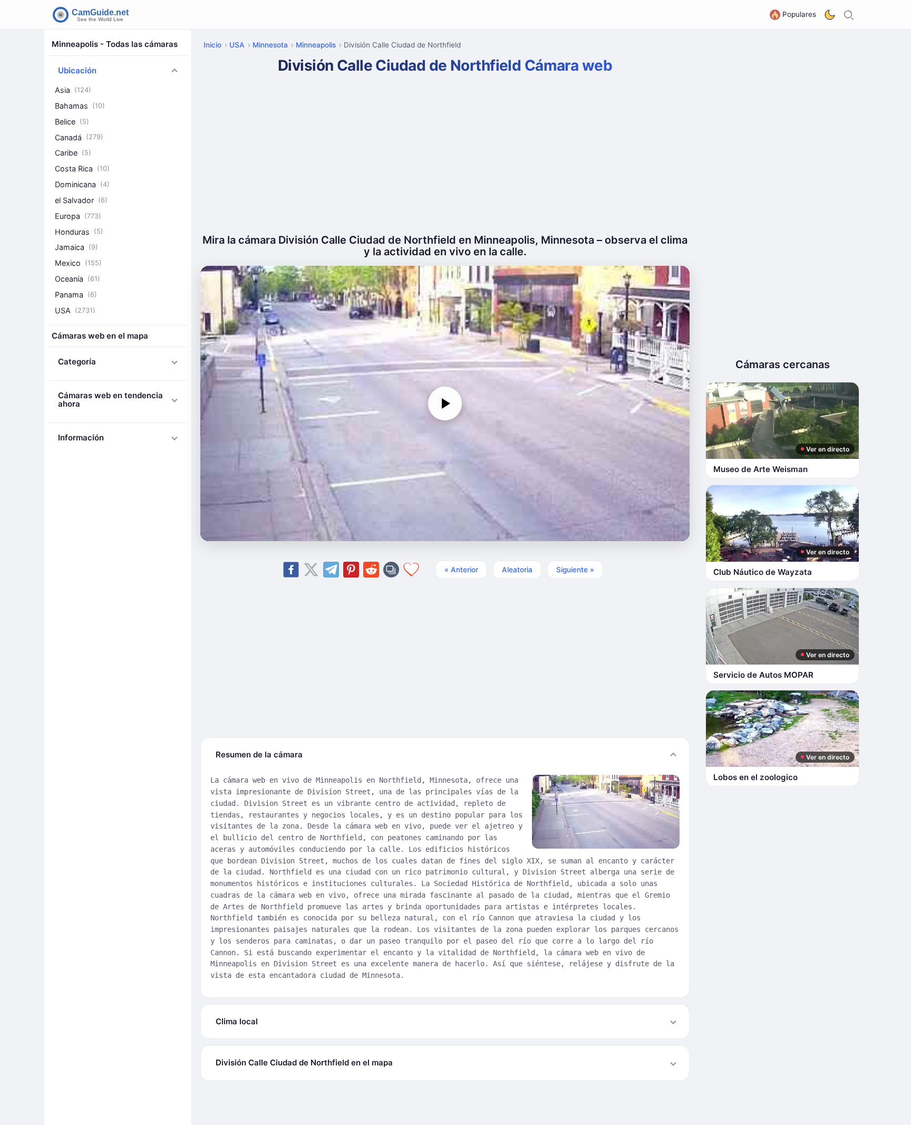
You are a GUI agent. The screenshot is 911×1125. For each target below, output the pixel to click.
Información (81, 437)
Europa (78, 215)
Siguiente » (575, 569)
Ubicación (77, 70)
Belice (72, 121)
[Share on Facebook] (291, 570)
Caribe (73, 152)
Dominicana (82, 184)
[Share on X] (311, 570)
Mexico (78, 262)
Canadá (79, 137)
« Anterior (461, 569)
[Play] (445, 403)
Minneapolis (316, 45)
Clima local (237, 1021)
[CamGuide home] (92, 15)
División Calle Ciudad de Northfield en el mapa (304, 1062)
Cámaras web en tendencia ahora (110, 399)
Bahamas (80, 105)
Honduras (79, 231)
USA (75, 310)
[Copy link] (391, 570)
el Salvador (81, 200)
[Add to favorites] (411, 570)
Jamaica (76, 247)
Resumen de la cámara (259, 754)
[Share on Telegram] (331, 570)
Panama (76, 294)
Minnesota (270, 45)
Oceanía (77, 278)
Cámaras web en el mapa (100, 336)
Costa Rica (82, 168)
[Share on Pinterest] (351, 570)
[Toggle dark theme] (830, 14)
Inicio (212, 45)
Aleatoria (517, 569)
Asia (73, 89)
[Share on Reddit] (371, 570)
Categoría (77, 362)
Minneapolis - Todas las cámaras (115, 44)
